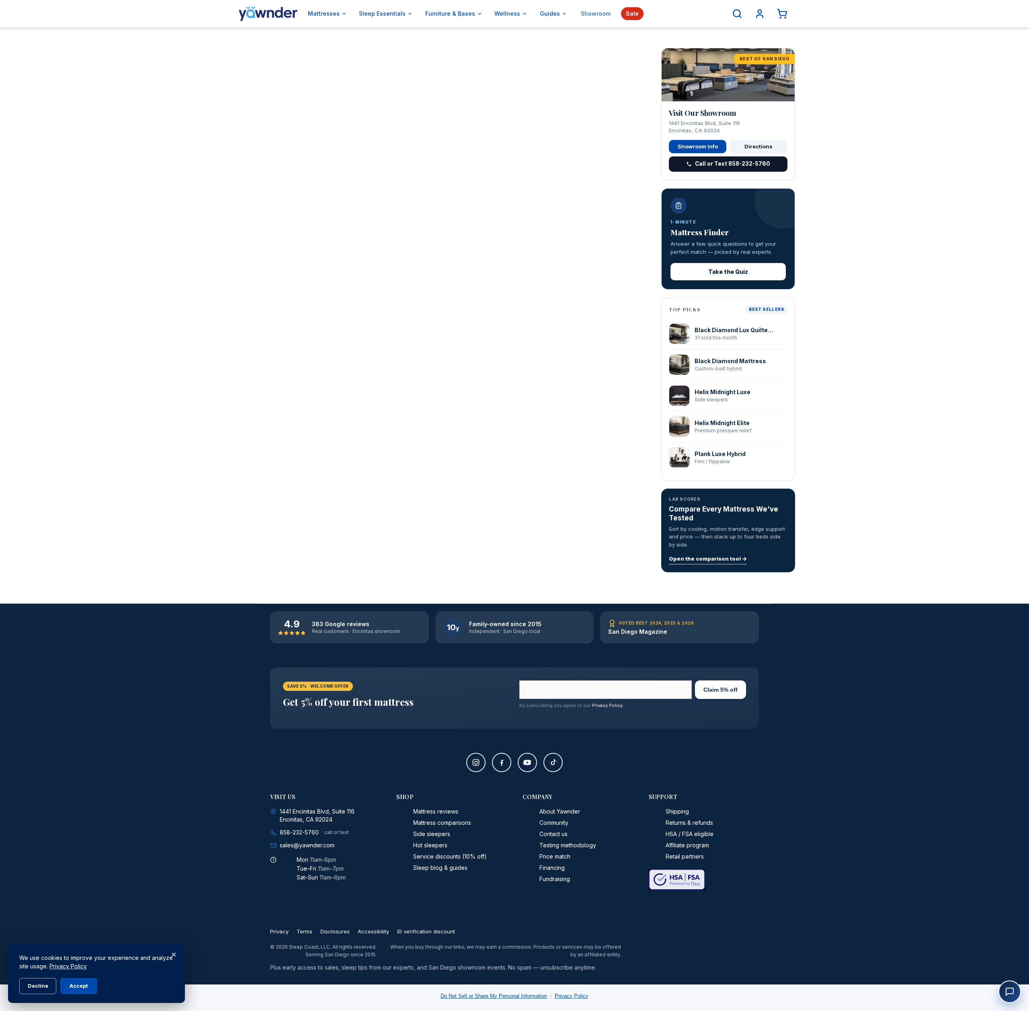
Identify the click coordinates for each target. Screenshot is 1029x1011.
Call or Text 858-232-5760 (732, 163)
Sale (632, 13)
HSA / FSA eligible (689, 833)
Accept (79, 985)
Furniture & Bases (450, 13)
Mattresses (324, 13)
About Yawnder (559, 811)
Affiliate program (687, 845)
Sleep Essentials (382, 13)
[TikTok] (553, 762)
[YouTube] (527, 762)
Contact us (553, 833)
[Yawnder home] (268, 14)
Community (553, 822)
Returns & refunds (689, 822)
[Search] (737, 14)
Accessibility (373, 931)
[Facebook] (501, 762)
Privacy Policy (607, 705)
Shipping (677, 811)
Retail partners (685, 856)
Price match (554, 856)
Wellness (507, 13)
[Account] (760, 14)
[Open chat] (1009, 991)
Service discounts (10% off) (450, 856)
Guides (550, 13)
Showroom (596, 13)
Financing (552, 867)
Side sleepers (431, 833)
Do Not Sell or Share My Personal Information (494, 996)
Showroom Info (698, 146)
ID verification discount (426, 931)
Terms (304, 931)
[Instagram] (476, 762)
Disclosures (335, 931)
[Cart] (782, 14)
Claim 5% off (720, 689)
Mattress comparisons (442, 822)
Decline (38, 985)
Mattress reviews (435, 811)
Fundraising (554, 878)
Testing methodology (567, 845)
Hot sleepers (430, 845)
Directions (758, 146)
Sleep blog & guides (440, 867)
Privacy (279, 931)
